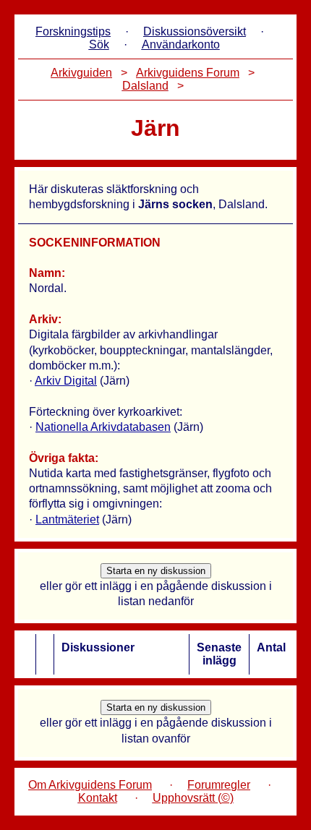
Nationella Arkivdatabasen (103, 427)
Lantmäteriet (67, 519)
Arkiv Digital (66, 381)
